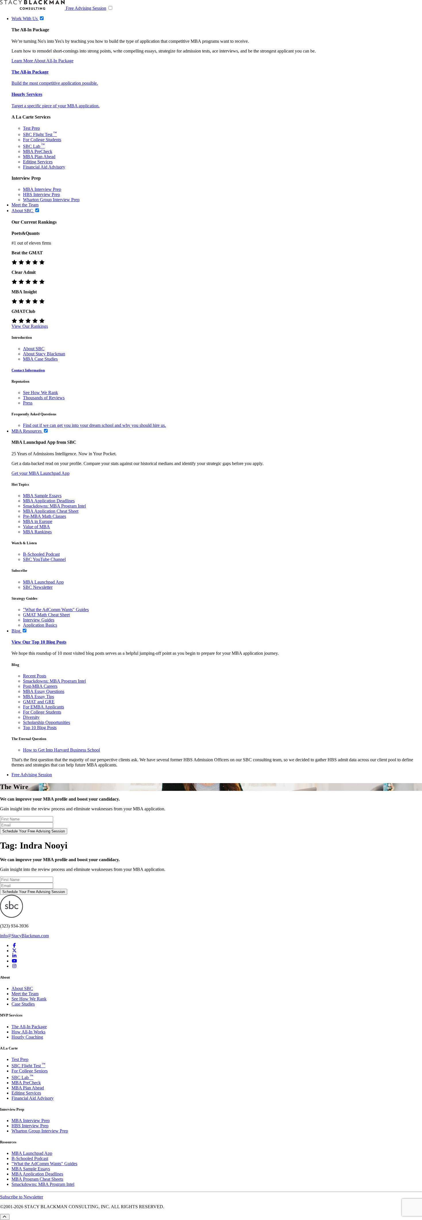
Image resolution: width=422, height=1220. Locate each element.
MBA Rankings (37, 531)
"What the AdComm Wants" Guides (56, 609)
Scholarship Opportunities (46, 722)
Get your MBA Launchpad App (40, 473)
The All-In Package (29, 1026)
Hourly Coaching (27, 1037)
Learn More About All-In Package (42, 60)
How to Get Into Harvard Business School (61, 750)
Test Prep (31, 128)
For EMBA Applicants (43, 706)
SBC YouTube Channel (44, 559)
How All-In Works (28, 1031)
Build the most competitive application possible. (54, 83)
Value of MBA (36, 526)
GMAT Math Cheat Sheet (46, 614)
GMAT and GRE (39, 701)
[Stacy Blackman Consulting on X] (14, 950)
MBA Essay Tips (38, 696)
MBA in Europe (37, 521)
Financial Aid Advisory (44, 166)
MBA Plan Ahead (39, 156)
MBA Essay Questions (43, 691)
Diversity (31, 717)
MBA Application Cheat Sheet (50, 511)
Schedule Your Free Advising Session (33, 831)
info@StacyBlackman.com (24, 935)
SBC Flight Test (40, 134)
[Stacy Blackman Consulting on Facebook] (14, 945)
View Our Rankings (29, 326)
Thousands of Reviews (44, 397)
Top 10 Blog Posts (40, 727)
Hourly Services (26, 94)
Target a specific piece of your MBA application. (55, 105)
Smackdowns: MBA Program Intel (54, 506)
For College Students (42, 139)
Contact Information (28, 370)
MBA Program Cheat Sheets (37, 1179)
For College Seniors (29, 1070)
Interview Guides (38, 619)
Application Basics (40, 625)
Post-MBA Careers (40, 686)
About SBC (33, 348)
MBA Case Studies (40, 359)
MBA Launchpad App (43, 582)
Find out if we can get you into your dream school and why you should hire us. (94, 425)
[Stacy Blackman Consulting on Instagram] (14, 966)
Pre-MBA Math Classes (44, 516)
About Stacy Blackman (44, 353)
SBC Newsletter (38, 587)
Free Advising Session (86, 8)
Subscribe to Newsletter (21, 1196)
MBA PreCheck (37, 151)
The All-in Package (30, 71)
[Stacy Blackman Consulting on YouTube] (14, 960)
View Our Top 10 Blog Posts (38, 642)
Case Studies (23, 1004)
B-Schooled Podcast (41, 554)
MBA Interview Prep (42, 189)
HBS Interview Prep (41, 194)
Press (27, 402)
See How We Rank (40, 392)
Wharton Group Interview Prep (51, 199)
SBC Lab (34, 146)
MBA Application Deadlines (49, 500)
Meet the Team (24, 993)
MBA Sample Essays (42, 495)
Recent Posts (34, 675)
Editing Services (38, 161)
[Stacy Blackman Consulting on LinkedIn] (14, 955)
